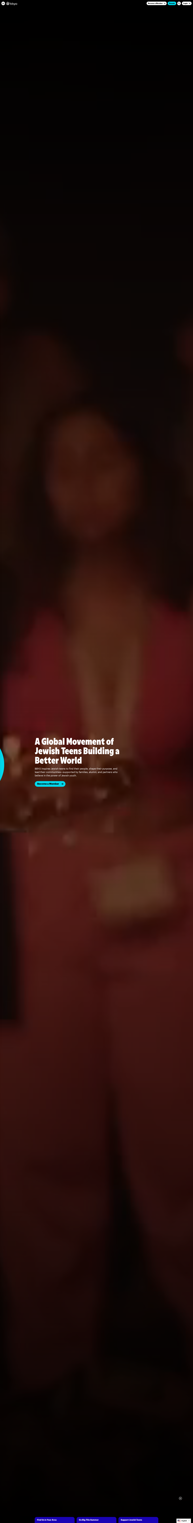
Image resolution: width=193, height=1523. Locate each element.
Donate (172, 3)
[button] (3, 3)
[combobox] (183, 1521)
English (184, 1521)
